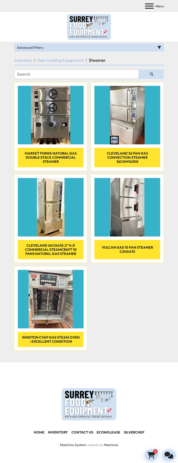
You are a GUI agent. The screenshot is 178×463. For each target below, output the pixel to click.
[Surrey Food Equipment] (89, 404)
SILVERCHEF (134, 432)
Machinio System (73, 445)
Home (39, 432)
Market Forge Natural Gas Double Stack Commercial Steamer (51, 157)
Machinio (111, 445)
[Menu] (149, 6)
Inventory (58, 432)
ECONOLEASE (108, 432)
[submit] (151, 74)
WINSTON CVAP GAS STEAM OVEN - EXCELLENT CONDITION (51, 339)
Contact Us (82, 432)
